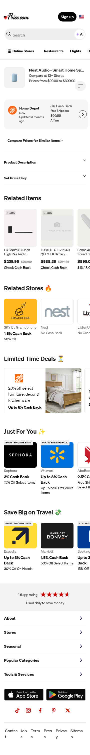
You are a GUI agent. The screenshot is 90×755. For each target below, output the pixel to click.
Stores (10, 632)
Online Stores (23, 51)
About (10, 618)
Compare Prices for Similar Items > (35, 140)
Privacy (61, 733)
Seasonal (12, 646)
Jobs (23, 733)
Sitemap (76, 733)
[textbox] (81, 16)
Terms (35, 733)
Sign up (67, 17)
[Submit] (8, 35)
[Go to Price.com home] (16, 17)
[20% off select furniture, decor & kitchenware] (42, 390)
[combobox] (45, 34)
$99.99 (55, 115)
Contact (11, 733)
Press (48, 733)
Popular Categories (21, 660)
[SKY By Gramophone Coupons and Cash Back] (20, 320)
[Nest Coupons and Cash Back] (57, 320)
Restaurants (54, 51)
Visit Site (83, 114)
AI (82, 34)
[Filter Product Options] (80, 86)
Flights (75, 51)
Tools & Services (19, 674)
